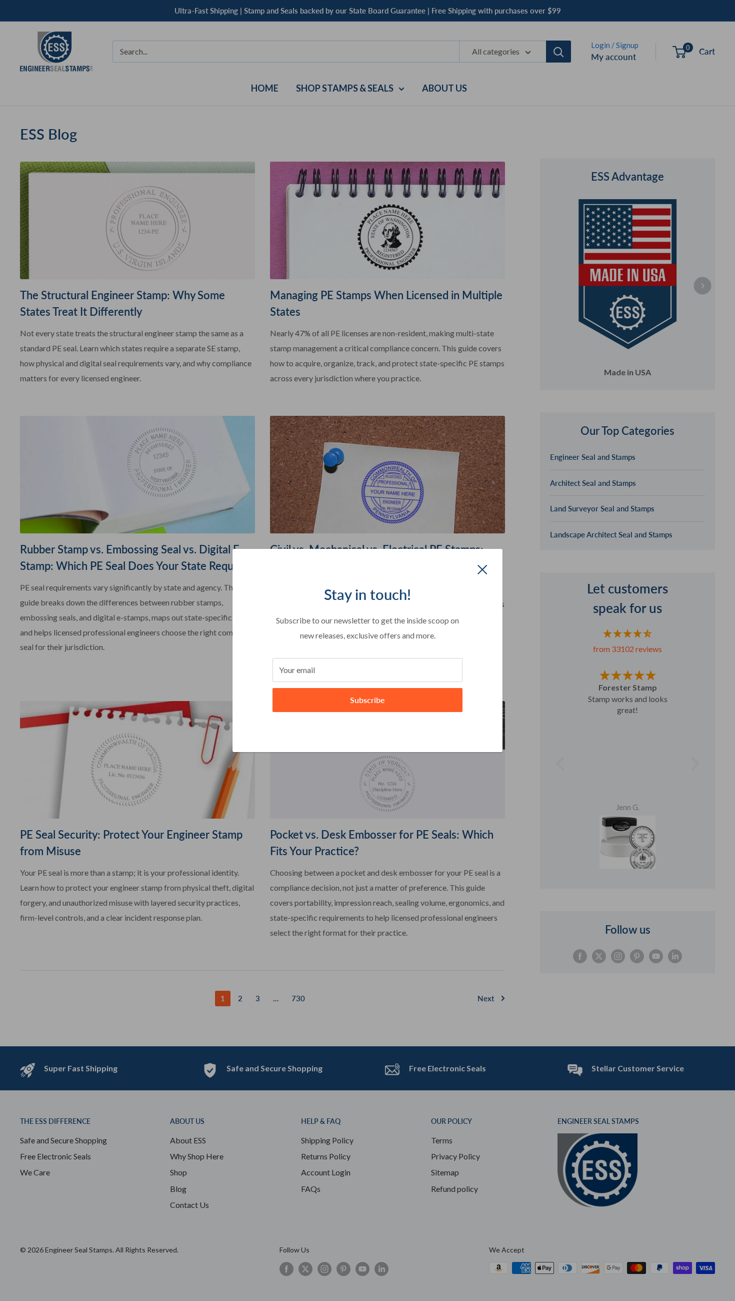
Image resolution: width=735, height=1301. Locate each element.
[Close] (483, 568)
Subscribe (367, 700)
